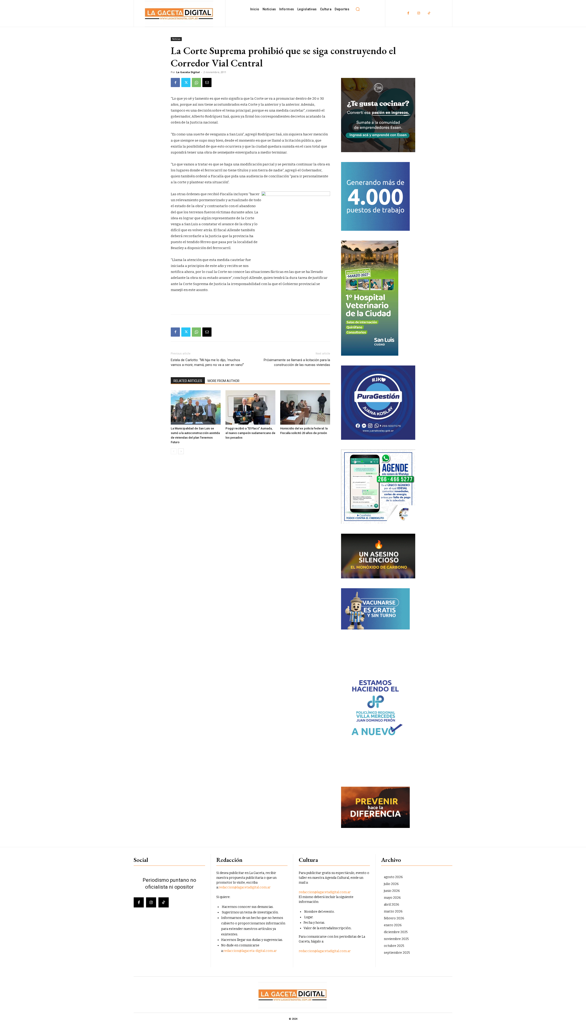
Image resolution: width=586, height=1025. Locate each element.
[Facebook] (408, 13)
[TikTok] (429, 13)
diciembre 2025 (396, 932)
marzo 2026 (393, 911)
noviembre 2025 (396, 939)
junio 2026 (392, 891)
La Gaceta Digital (188, 72)
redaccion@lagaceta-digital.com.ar (250, 951)
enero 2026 (393, 925)
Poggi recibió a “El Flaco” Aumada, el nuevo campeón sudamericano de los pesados (250, 433)
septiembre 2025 (397, 953)
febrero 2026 (394, 918)
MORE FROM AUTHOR (223, 381)
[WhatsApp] (196, 82)
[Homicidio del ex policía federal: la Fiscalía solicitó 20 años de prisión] (305, 407)
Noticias (176, 39)
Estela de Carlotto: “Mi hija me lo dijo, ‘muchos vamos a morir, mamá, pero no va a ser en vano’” (207, 362)
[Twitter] (185, 82)
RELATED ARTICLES (188, 381)
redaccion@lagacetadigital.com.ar (245, 887)
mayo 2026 (392, 898)
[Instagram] (419, 13)
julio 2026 (391, 884)
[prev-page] (173, 451)
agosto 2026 (393, 877)
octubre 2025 (394, 946)
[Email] (207, 82)
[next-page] (181, 451)
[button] (357, 9)
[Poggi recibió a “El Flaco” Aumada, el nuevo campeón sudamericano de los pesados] (250, 407)
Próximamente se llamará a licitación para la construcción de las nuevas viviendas (297, 362)
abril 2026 (391, 905)
